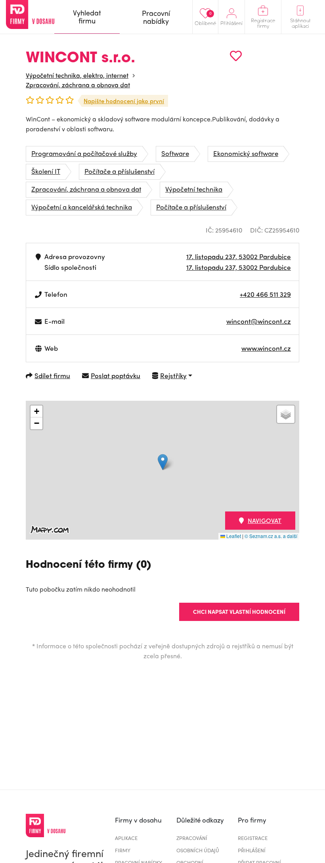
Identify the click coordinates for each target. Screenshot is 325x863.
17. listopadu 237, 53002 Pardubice (238, 256)
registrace (253, 838)
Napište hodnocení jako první (124, 100)
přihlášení (252, 850)
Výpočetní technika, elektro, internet (77, 75)
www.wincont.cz (266, 348)
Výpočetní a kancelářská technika (81, 206)
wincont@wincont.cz (258, 321)
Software (175, 153)
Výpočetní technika (193, 189)
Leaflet (233, 535)
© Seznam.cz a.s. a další (271, 535)
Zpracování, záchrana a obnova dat (78, 84)
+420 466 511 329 (265, 294)
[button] (163, 462)
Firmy (122, 850)
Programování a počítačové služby (84, 153)
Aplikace (126, 838)
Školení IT (45, 171)
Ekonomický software (245, 153)
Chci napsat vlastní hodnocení (239, 611)
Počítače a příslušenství (119, 171)
